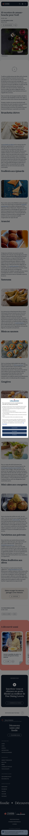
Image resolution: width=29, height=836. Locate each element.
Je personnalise (14, 427)
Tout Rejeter (14, 434)
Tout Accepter (14, 431)
